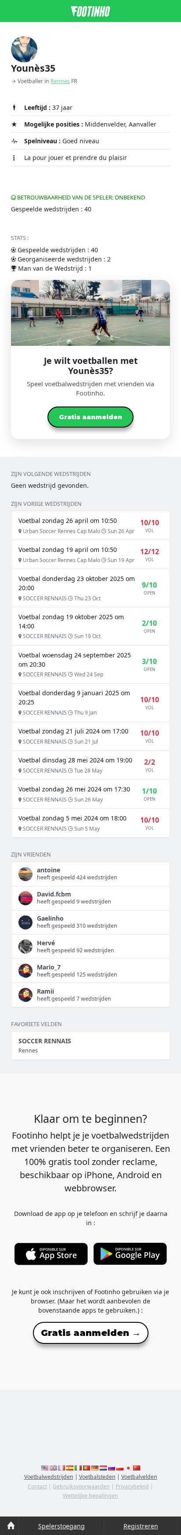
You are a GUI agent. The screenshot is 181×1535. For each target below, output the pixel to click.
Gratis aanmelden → (91, 1333)
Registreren (140, 1526)
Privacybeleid (132, 1486)
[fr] (61, 1467)
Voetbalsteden (97, 1477)
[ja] (128, 1467)
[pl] (119, 1467)
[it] (78, 1467)
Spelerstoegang (61, 1526)
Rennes (60, 81)
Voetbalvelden (139, 1477)
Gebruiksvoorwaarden (81, 1486)
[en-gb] (53, 1467)
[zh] (136, 1467)
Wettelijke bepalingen (90, 1495)
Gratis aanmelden (90, 417)
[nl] (103, 1467)
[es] (69, 1467)
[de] (94, 1467)
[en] (44, 1467)
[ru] (111, 1467)
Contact (37, 1486)
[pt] (86, 1467)
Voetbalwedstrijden (48, 1477)
